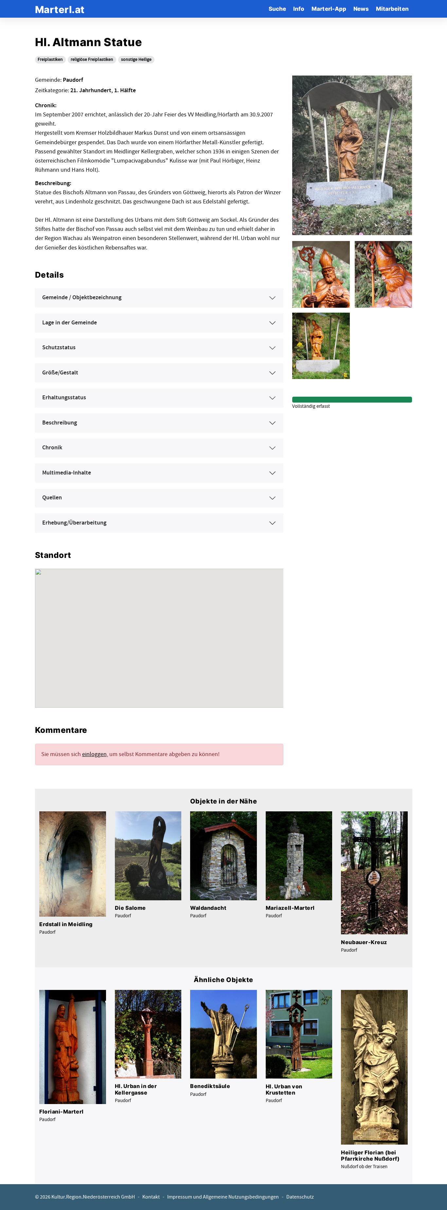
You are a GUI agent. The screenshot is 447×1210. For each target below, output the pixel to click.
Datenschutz (300, 1197)
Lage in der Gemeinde (69, 323)
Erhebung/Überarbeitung (74, 523)
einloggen (94, 754)
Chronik (52, 448)
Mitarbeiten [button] (392, 8)
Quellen (52, 498)
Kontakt (151, 1197)
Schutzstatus (59, 348)
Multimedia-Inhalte (66, 473)
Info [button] (298, 8)
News (361, 8)
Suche (277, 8)
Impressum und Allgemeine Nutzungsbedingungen (223, 1197)
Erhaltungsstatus (64, 398)
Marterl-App (329, 8)
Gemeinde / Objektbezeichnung (81, 298)
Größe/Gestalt (60, 373)
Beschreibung (59, 423)
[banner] (60, 8)
